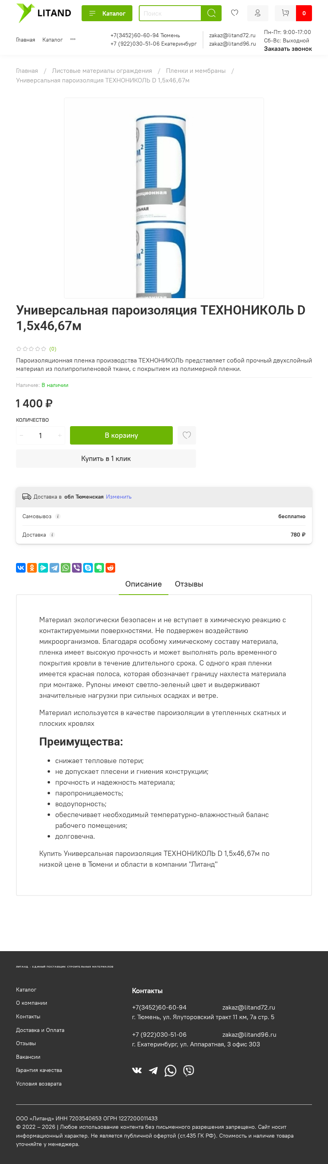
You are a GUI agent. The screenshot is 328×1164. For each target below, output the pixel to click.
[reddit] (110, 568)
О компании (31, 1002)
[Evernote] (99, 568)
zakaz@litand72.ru (232, 35)
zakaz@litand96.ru (232, 43)
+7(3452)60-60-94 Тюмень (145, 35)
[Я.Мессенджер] (43, 568)
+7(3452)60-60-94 (159, 1007)
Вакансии (28, 1056)
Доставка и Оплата (40, 1030)
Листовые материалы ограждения (103, 70)
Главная (25, 39)
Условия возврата (39, 1083)
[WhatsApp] (65, 568)
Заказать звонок (288, 48)
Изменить (119, 496)
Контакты (28, 1016)
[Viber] (77, 568)
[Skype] (88, 568)
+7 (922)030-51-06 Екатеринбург (153, 43)
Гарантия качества (39, 1070)
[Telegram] (54, 568)
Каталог (114, 13)
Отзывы (26, 1043)
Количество (32, 420)
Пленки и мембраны (196, 70)
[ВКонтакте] (21, 568)
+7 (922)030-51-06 (159, 1034)
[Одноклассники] (32, 568)
